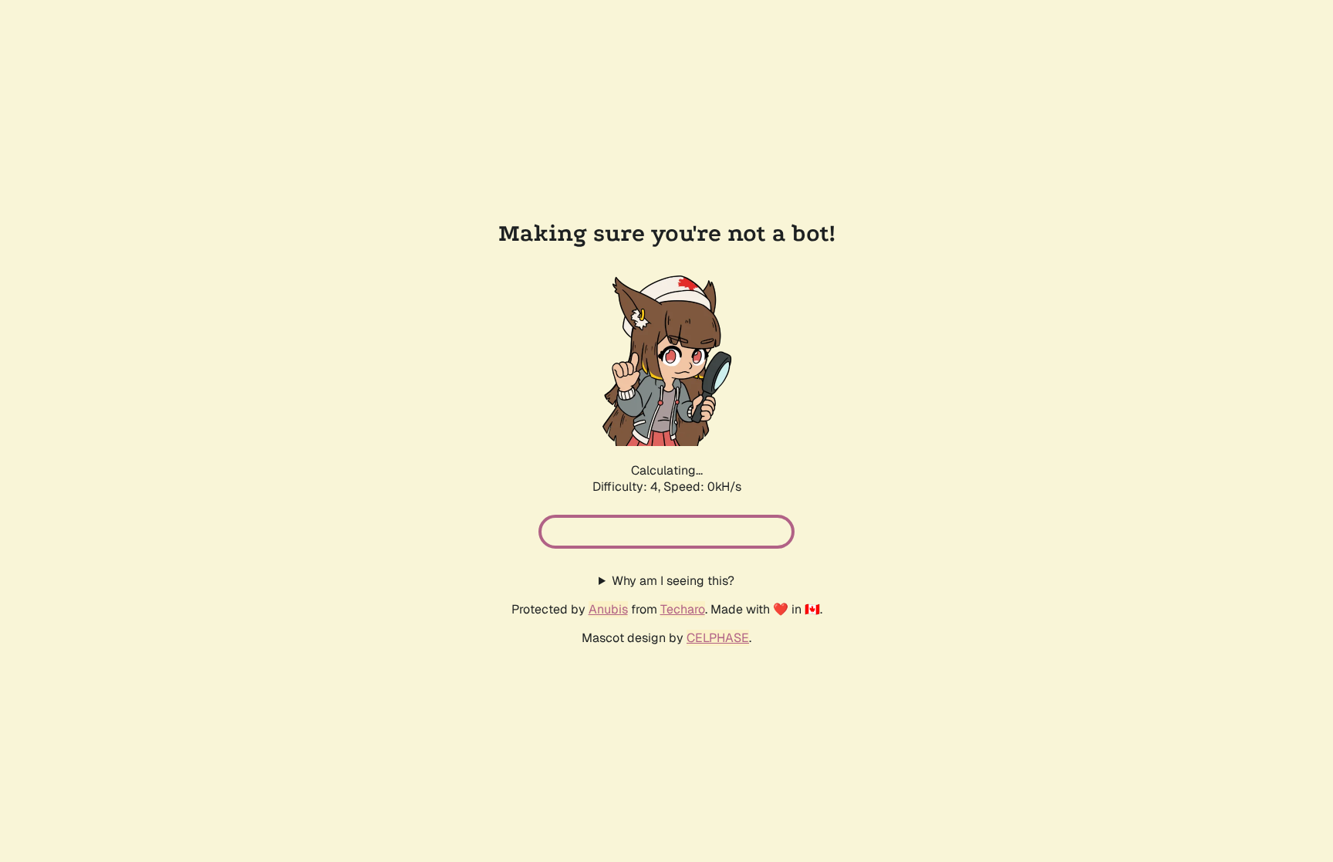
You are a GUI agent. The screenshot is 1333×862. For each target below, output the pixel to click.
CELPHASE (718, 638)
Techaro (682, 609)
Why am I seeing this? (673, 581)
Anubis (608, 609)
